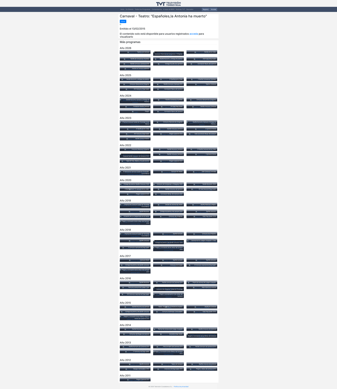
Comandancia (157, 9)
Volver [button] (123, 21)
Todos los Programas (142, 9)
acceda (193, 33)
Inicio (122, 9)
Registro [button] (205, 9)
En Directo (129, 9)
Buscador (189, 9)
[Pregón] (135, 112)
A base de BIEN (168, 9)
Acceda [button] (213, 9)
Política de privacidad (181, 386)
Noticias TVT (180, 9)
